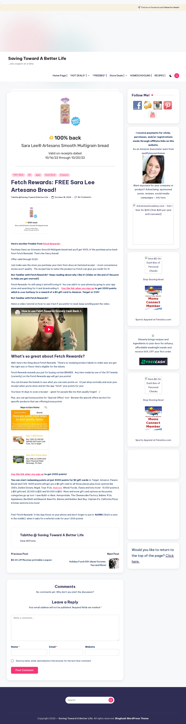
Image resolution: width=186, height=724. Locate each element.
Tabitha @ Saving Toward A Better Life (52, 535)
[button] (28, 540)
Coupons (64, 175)
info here (161, 197)
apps (38, 175)
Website (90, 646)
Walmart (57, 487)
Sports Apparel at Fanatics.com (153, 319)
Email (53, 646)
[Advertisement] (93, 31)
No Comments (84, 197)
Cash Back (50, 175)
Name (15, 646)
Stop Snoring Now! (153, 279)
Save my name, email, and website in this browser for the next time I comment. (53, 660)
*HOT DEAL (18, 175)
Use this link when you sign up (77, 288)
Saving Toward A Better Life (37, 58)
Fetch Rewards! (51, 243)
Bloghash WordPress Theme (132, 718)
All (29, 175)
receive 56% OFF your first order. (153, 351)
